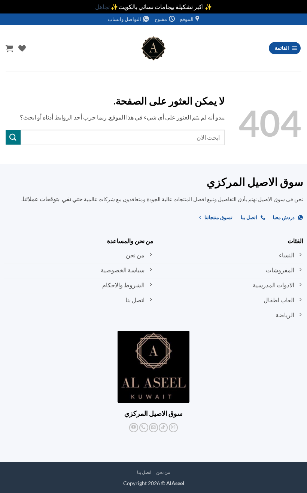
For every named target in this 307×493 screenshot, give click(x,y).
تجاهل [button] (102, 6)
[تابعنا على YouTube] (133, 427)
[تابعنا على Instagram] (173, 427)
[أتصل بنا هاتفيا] (143, 427)
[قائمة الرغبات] (22, 48)
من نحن (163, 472)
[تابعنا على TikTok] (163, 427)
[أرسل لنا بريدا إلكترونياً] (153, 427)
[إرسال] (13, 137)
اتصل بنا (144, 472)
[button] (285, 48)
